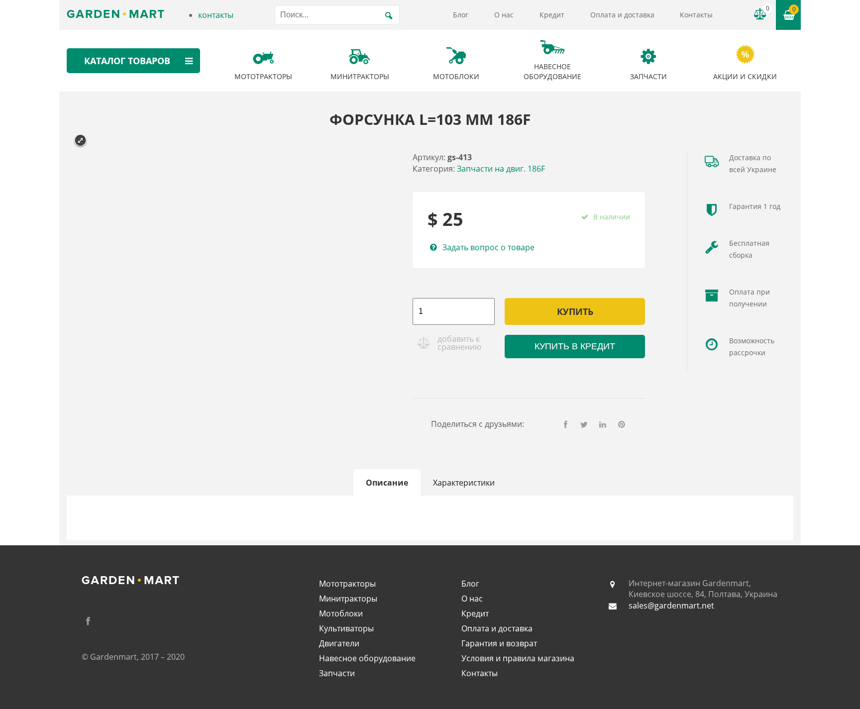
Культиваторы (346, 628)
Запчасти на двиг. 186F (501, 168)
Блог (460, 14)
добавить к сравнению (459, 342)
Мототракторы (347, 583)
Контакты (696, 14)
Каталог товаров (127, 61)
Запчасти (337, 673)
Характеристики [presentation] (464, 482)
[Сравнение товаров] (760, 14)
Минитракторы (348, 598)
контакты (215, 14)
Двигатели (339, 643)
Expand (80, 140)
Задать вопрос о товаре (488, 247)
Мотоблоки (341, 613)
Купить (575, 311)
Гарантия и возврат (499, 643)
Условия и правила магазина (517, 658)
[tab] (387, 482)
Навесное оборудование (367, 658)
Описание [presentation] (387, 482)
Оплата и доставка (622, 14)
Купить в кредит (575, 346)
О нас (504, 14)
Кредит (551, 14)
